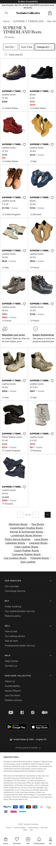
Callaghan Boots (15, 543)
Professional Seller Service (20, 645)
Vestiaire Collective (18, 676)
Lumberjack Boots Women (26, 535)
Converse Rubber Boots (26, 554)
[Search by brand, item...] (6, 13)
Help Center (11, 661)
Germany (44, 828)
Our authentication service (20, 611)
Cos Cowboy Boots (15, 558)
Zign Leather (28, 562)
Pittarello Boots (39, 558)
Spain (25, 830)
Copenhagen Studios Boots (26, 528)
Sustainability (12, 686)
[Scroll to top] (48, 515)
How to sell (11, 631)
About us (10, 681)
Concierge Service (15, 591)
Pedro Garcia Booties (17, 539)
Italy (31, 830)
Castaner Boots (38, 543)
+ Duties (40, 154)
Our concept (12, 586)
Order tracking (13, 606)
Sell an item (11, 641)
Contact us (11, 665)
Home (6, 21)
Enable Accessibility (28, 1)
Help (7, 655)
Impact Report (13, 690)
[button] (50, 13)
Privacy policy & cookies (27, 747)
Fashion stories (13, 700)
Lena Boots (41, 539)
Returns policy (13, 616)
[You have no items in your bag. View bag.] (50, 13)
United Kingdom (19, 828)
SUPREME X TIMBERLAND (28, 21)
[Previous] (20, 515)
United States (33, 828)
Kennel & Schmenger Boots (26, 532)
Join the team (12, 695)
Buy (7, 601)
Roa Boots (38, 524)
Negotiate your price (13, 335)
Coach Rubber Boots (26, 550)
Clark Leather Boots (26, 547)
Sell (7, 626)
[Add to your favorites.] (24, 91)
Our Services (13, 581)
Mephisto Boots (18, 524)
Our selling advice (15, 636)
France (8, 828)
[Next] (36, 515)
